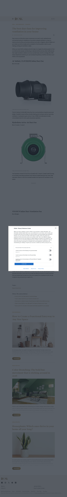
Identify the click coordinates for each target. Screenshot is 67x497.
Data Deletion (26, 268)
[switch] (49, 250)
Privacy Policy (41, 268)
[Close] (56, 228)
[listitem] (33, 247)
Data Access (33, 268)
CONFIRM (24, 263)
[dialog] (33, 248)
